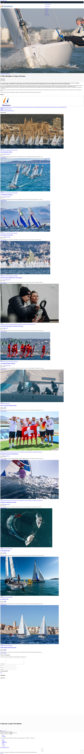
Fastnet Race (12, 324)
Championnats (2, 73)
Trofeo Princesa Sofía (7, 196)
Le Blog (1, 109)
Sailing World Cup (3, 192)
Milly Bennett (48, 107)
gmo (4, 78)
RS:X (18, 500)
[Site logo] (6, 8)
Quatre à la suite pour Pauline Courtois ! (8, 405)
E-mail (1, 667)
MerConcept (6, 328)
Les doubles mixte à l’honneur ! (6, 194)
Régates (28, 324)
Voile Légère (15, 192)
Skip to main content (3, 0)
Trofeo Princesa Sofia (10, 192)
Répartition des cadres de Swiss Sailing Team (9, 453)
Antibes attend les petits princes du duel (8, 647)
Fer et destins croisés (4, 599)
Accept (1, 753)
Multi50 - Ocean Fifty (18, 324)
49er (2, 500)
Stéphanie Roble (64, 107)
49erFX (5, 500)
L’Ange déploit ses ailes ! (5, 550)
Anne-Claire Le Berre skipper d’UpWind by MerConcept (11, 326)
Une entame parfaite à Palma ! (6, 151)
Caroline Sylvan (18, 107)
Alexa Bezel (2, 107)
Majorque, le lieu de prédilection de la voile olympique (11, 277)
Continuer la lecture (3, 157)
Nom (1, 665)
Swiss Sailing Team (35, 500)
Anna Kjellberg (6, 107)
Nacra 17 (15, 500)
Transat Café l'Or (32, 324)
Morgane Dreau (52, 107)
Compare (3, 745)
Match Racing (7, 73)
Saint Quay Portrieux (58, 107)
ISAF (26, 107)
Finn (7, 500)
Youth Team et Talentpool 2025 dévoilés (8, 502)
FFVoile (5, 407)
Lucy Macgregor (35, 107)
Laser (13, 500)
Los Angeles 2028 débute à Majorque (7, 363)
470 (1, 500)
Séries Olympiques (29, 500)
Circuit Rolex (2, 324)
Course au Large (7, 324)
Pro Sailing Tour (24, 324)
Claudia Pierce (23, 107)
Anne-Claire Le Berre (12, 107)
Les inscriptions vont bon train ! (6, 234)
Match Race (40, 107)
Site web (1, 669)
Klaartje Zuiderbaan (30, 107)
